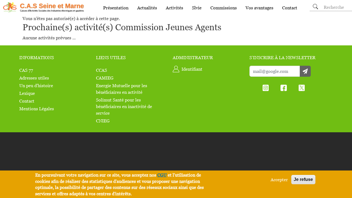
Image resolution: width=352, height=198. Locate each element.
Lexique (27, 93)
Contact (289, 7)
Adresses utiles (34, 77)
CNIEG (103, 120)
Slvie (197, 7)
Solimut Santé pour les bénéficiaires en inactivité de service (124, 106)
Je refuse (303, 179)
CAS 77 (26, 70)
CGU (162, 174)
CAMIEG (105, 77)
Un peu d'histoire (36, 85)
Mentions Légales (36, 108)
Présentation (115, 7)
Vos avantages (259, 7)
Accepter (279, 179)
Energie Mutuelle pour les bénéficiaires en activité (121, 89)
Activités (174, 7)
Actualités (147, 7)
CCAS (101, 70)
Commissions (223, 7)
